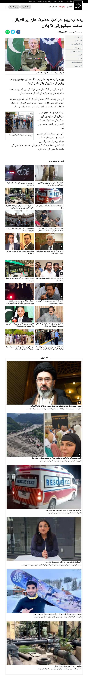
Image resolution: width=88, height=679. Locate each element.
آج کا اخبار (26, 7)
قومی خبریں (72, 32)
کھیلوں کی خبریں (76, 51)
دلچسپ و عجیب (76, 62)
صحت (80, 58)
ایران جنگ (62, 6)
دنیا (50, 6)
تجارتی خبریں (78, 47)
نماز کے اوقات (57, 1)
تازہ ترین (69, 6)
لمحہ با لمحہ (78, 36)
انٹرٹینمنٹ (79, 55)
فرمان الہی (66, 1)
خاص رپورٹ (78, 65)
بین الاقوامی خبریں (76, 44)
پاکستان (54, 6)
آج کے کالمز (14, 7)
